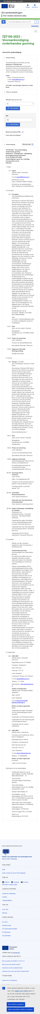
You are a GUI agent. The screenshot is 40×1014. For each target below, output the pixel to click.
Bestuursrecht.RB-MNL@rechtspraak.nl (20, 701)
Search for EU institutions (9, 980)
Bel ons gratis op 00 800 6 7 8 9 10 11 (13, 961)
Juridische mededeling (8, 893)
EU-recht (4, 922)
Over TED (5, 909)
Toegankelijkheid (7, 900)
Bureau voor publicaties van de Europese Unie (17, 856)
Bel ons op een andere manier (11, 964)
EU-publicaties (6, 935)
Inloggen (27, 7)
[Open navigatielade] (4, 36)
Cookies (4, 897)
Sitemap (4, 913)
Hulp (3, 869)
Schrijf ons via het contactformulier (12, 968)
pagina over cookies (21, 991)
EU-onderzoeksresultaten (9, 929)
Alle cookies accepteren (16, 1004)
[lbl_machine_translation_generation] (22, 132)
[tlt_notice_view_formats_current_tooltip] (32, 144)
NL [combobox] (8, 104)
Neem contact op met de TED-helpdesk (13, 873)
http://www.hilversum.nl (23, 685)
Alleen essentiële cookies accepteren (20, 1009)
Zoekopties (35, 26)
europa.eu (16, 952)
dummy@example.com (23, 753)
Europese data (6, 925)
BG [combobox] (8, 120)
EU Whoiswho (6, 932)
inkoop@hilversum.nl (18, 79)
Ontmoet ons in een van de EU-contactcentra (15, 971)
